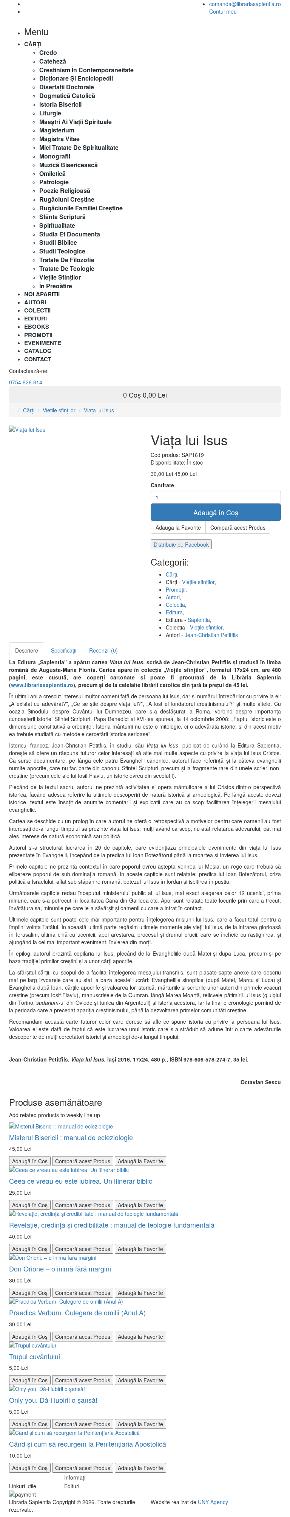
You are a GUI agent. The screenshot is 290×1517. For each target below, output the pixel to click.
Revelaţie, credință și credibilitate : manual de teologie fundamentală (111, 1224)
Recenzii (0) (103, 650)
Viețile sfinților (59, 410)
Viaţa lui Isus (99, 410)
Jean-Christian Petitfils (211, 635)
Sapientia (199, 619)
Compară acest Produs (237, 527)
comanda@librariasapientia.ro (245, 4)
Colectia (175, 604)
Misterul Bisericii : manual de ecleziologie (71, 1137)
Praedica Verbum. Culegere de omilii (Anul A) (77, 1312)
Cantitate (162, 485)
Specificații (63, 650)
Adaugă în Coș (215, 512)
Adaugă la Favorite (178, 527)
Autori (173, 597)
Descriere (26, 650)
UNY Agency (213, 1502)
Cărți (28, 410)
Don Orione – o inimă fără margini (60, 1268)
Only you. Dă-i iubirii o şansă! (53, 1400)
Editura (174, 612)
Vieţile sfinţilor (198, 582)
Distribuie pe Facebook (181, 544)
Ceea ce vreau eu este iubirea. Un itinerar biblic (80, 1181)
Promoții (175, 589)
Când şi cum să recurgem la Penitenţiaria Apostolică (87, 1444)
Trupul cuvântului (34, 1356)
